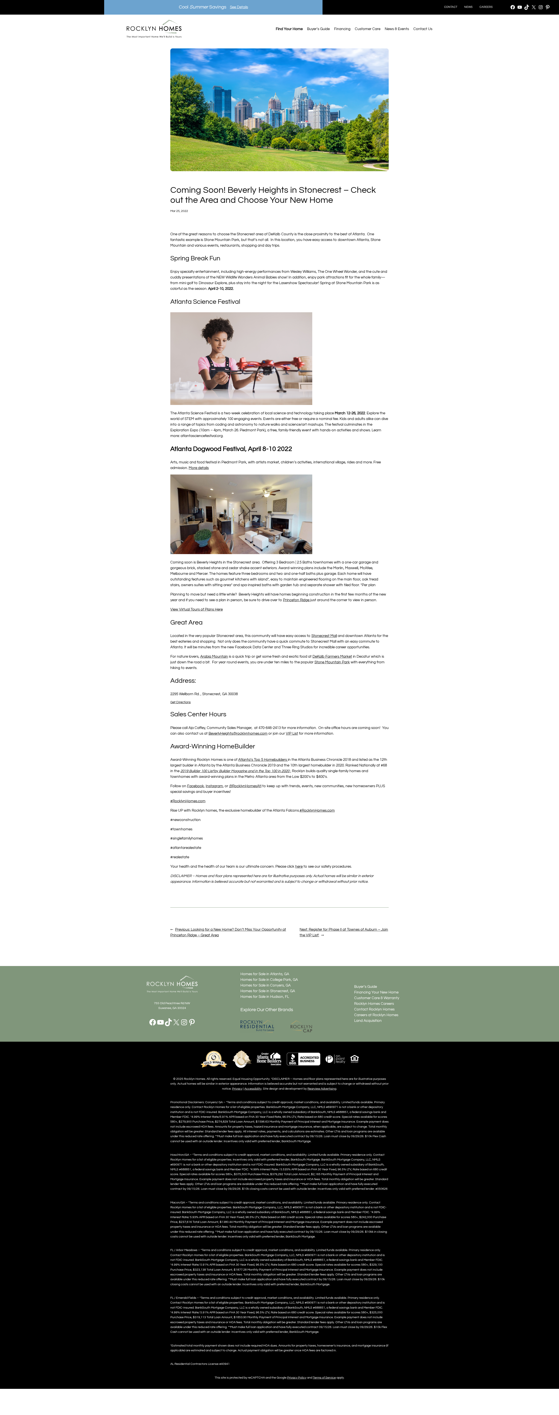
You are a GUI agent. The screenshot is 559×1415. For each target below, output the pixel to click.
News (468, 7)
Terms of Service (324, 1377)
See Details (239, 7)
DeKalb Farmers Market (332, 657)
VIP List (292, 734)
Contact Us (422, 29)
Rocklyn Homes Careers (374, 1004)
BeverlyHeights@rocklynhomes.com (238, 734)
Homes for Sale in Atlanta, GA (264, 974)
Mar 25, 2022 (179, 211)
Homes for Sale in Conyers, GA (265, 985)
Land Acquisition (368, 1021)
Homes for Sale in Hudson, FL (264, 997)
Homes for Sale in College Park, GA (269, 980)
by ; (235, 771)
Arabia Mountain (214, 657)
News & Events (397, 29)
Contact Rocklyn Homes (374, 1009)
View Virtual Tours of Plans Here (196, 609)
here (299, 867)
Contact (450, 7)
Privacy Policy (296, 1377)
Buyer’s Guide (318, 29)
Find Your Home (289, 29)
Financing (342, 29)
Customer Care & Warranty (376, 998)
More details (199, 468)
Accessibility (253, 1088)
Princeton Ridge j (297, 600)
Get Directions (180, 702)
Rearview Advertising (321, 1088)
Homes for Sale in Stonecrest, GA (267, 991)
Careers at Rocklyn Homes (376, 1015)
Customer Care (367, 29)
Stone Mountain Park (332, 662)
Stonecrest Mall (324, 636)
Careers (486, 7)
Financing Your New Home (376, 992)
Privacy (237, 1088)
